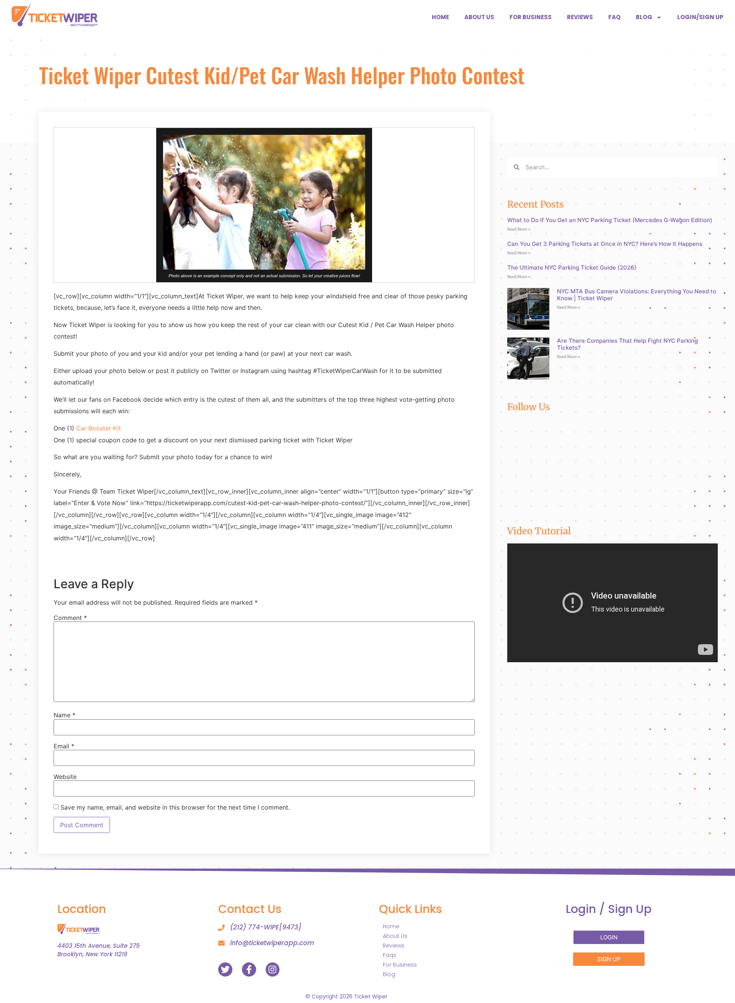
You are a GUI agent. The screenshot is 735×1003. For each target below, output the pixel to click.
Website (65, 777)
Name (64, 715)
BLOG (644, 17)
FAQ (614, 17)
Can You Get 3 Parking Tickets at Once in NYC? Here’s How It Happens (604, 243)
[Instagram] (273, 969)
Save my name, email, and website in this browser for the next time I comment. (175, 807)
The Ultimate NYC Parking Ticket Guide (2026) (572, 267)
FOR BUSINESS (531, 17)
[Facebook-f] (249, 969)
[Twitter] (225, 969)
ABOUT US (479, 17)
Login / (609, 909)
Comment (70, 618)
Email (64, 746)
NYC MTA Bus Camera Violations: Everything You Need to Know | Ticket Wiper (636, 295)
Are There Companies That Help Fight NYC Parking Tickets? (627, 344)
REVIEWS (580, 17)
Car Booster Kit (98, 428)
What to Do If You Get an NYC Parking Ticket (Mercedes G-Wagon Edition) (609, 220)
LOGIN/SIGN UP (700, 17)
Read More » (519, 229)
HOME (440, 17)
